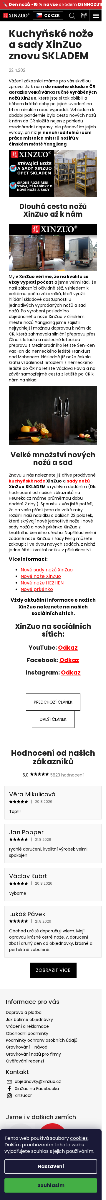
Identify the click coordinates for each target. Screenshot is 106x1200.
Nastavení (51, 1166)
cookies (79, 1138)
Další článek (53, 719)
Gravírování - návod (26, 1047)
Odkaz (68, 647)
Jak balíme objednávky (29, 1019)
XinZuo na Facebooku (37, 1089)
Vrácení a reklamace (27, 1026)
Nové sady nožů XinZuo (47, 569)
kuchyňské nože (27, 481)
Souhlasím (50, 1185)
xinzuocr (23, 1095)
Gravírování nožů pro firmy (33, 1054)
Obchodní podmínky (27, 1033)
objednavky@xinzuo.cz (38, 1081)
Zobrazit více (53, 970)
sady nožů (78, 481)
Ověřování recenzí (25, 1061)
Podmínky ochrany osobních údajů (41, 1040)
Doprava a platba (24, 1012)
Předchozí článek (53, 702)
